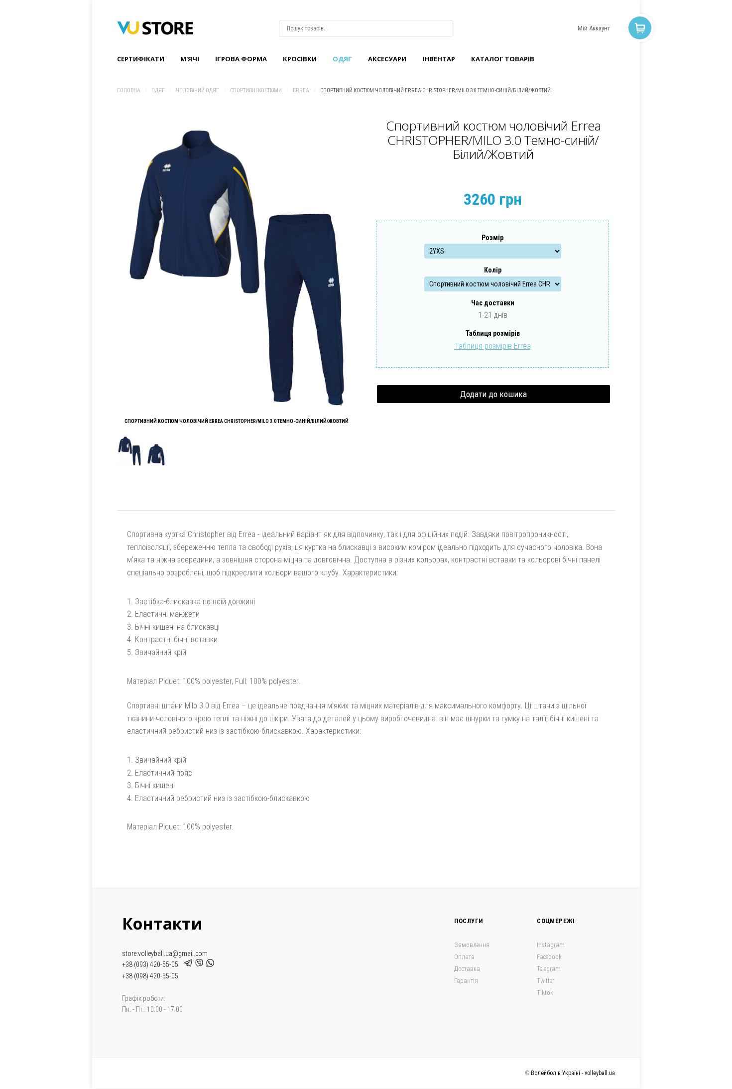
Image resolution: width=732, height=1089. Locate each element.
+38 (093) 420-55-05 (151, 964)
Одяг (342, 58)
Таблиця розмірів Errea (493, 346)
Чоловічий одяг (197, 90)
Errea (301, 90)
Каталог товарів (502, 58)
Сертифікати (140, 58)
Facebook (549, 956)
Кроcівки (300, 58)
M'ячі (189, 58)
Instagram (551, 945)
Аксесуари (387, 58)
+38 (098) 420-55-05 (150, 976)
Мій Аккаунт (594, 28)
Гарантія (466, 980)
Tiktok (545, 992)
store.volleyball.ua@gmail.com (165, 953)
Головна (128, 90)
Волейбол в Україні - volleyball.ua (573, 1073)
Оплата (464, 956)
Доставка (467, 968)
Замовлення (471, 945)
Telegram (549, 968)
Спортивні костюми (256, 90)
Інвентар (438, 58)
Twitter (545, 980)
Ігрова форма (241, 58)
